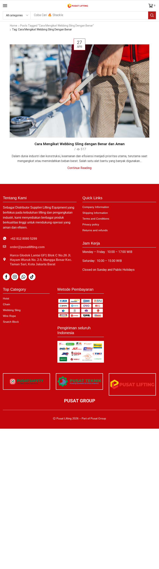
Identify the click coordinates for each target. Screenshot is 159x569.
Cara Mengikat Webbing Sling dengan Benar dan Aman (80, 144)
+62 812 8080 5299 (23, 238)
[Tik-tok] (32, 276)
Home (13, 25)
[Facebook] (6, 276)
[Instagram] (14, 276)
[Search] (152, 15)
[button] (5, 6)
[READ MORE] (79, 90)
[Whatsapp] (23, 276)
